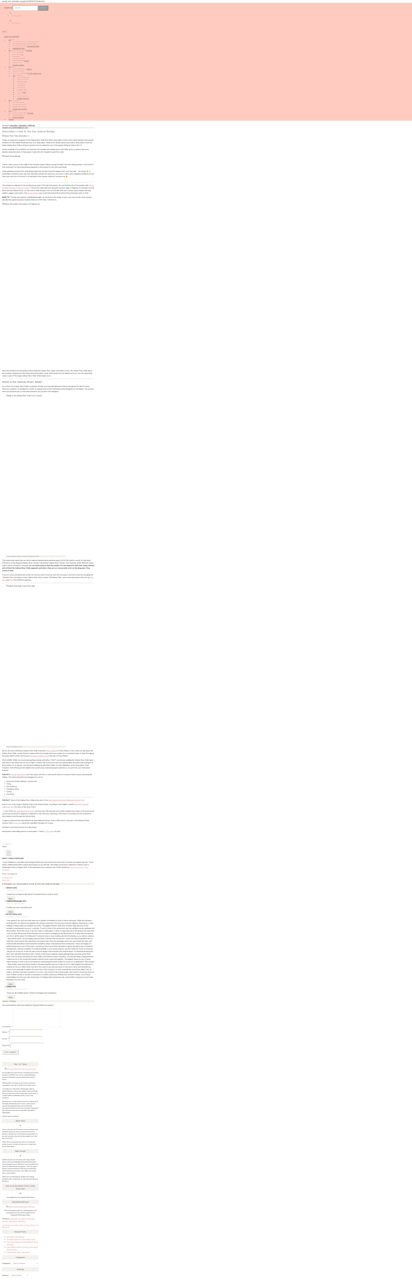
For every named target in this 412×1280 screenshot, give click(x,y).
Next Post (6, 880)
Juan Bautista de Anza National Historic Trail (66, 800)
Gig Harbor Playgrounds (15, 1237)
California (31, 125)
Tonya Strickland (14, 901)
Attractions (23, 125)
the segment (52, 751)
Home (11, 119)
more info (18, 823)
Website (6, 1045)
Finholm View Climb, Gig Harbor (18, 1252)
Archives (5, 1275)
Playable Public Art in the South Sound (20, 1239)
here (92, 577)
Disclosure (18, 117)
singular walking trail (39, 756)
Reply (11, 898)
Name (5, 1032)
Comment (7, 1027)
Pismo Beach (23, 98)
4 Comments (7, 844)
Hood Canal (18, 65)
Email (5, 1039)
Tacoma (5, 1221)
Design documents (18, 774)
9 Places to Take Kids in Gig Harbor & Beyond (20, 1226)
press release (33, 193)
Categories (6, 1263)
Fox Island (22, 1218)
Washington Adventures (17, 1221)
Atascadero (14, 125)
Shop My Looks (20, 109)
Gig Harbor (31, 1218)
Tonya (9, 986)
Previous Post (7, 877)
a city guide (49, 831)
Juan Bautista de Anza (25, 811)
